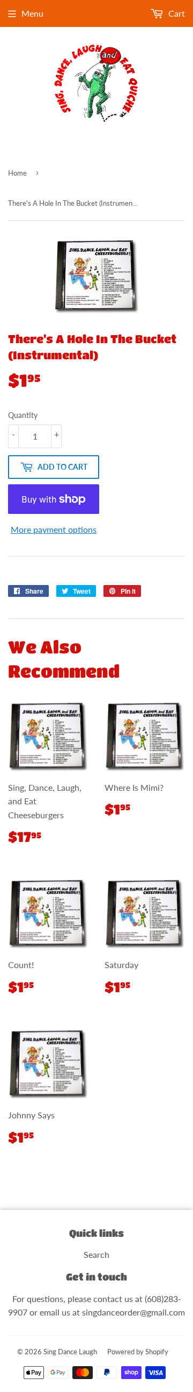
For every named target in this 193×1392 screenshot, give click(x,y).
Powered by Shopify (137, 1351)
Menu (32, 13)
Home (17, 173)
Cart (175, 13)
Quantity (23, 415)
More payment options (53, 529)
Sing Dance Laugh (70, 1351)
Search (96, 1254)
